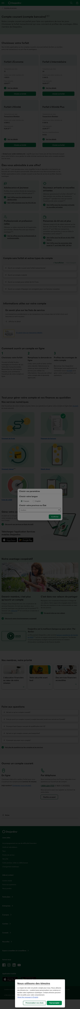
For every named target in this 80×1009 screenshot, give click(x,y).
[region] (40, 993)
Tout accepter (54, 1003)
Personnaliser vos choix (35, 1003)
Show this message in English (27, 997)
